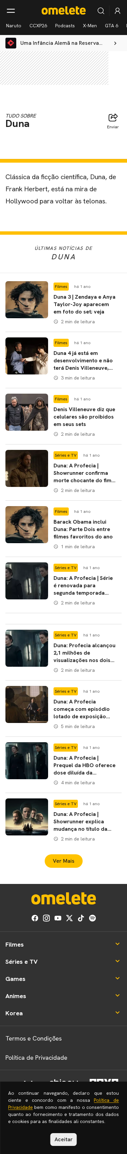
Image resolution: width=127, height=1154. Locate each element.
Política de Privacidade (36, 1057)
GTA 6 (111, 26)
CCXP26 (38, 26)
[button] (63, 303)
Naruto (13, 26)
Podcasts (65, 26)
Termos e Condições (33, 1038)
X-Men (90, 26)
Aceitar (64, 1139)
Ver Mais (64, 860)
